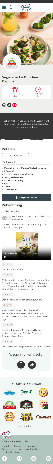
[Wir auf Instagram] (19, 459)
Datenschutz (9, 449)
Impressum (31, 446)
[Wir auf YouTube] (48, 459)
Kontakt (6, 446)
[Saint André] (26, 416)
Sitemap (18, 446)
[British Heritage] (26, 404)
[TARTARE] (26, 392)
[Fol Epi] (43, 392)
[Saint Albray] (10, 416)
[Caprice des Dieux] (9, 392)
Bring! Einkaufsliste (28, 198)
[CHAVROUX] (9, 404)
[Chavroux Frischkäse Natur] (11, 63)
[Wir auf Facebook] (4, 459)
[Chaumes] (43, 417)
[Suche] (11, 7)
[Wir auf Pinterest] (33, 459)
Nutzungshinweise (29, 449)
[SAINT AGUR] (43, 404)
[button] (9, 105)
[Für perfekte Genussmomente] (6, 434)
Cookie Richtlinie (11, 452)
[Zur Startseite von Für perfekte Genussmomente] (26, 7)
